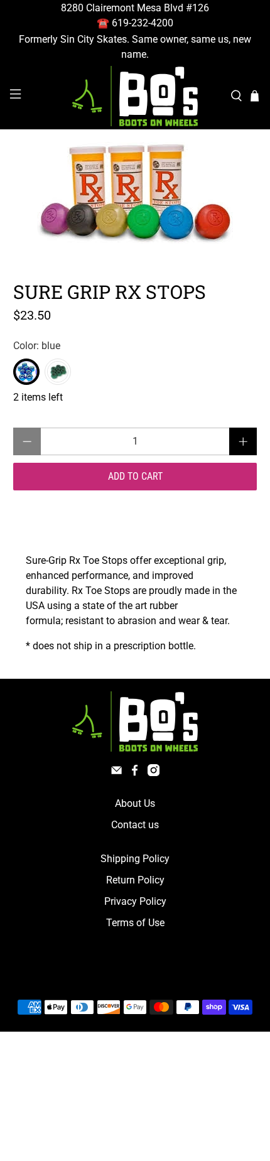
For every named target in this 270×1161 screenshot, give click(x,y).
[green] (58, 372)
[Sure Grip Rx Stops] (135, 193)
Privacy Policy (135, 901)
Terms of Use (135, 923)
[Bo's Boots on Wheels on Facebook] (135, 773)
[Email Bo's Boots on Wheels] (116, 773)
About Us (135, 803)
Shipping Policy (135, 859)
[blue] (26, 372)
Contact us (135, 825)
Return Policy (135, 880)
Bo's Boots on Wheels (112, 977)
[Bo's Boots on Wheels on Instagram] (153, 773)
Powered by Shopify (189, 977)
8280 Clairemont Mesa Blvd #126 (135, 8)
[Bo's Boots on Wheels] (135, 96)
